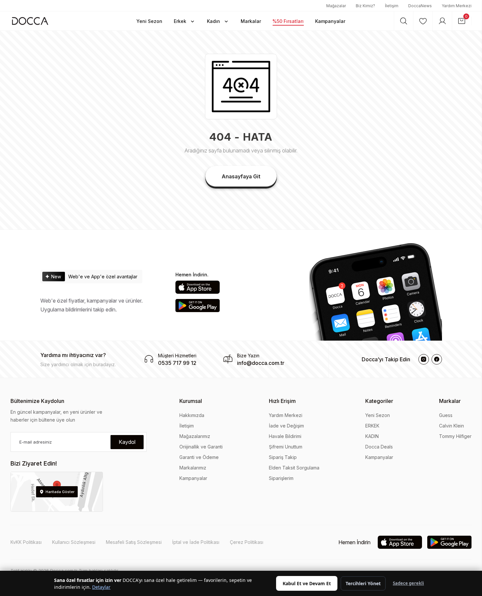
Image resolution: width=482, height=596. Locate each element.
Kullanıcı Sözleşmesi (73, 542)
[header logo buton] (30, 21)
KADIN (372, 436)
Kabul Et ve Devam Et (307, 583)
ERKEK (372, 425)
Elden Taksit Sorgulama (294, 467)
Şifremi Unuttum (285, 446)
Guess (445, 415)
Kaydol (127, 442)
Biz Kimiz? (365, 5)
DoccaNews (420, 5)
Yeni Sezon (377, 415)
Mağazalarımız (194, 436)
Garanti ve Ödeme (199, 457)
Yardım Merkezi (457, 5)
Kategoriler (379, 401)
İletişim (391, 5)
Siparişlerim (281, 478)
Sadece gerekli (408, 583)
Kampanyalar (193, 478)
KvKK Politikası (26, 542)
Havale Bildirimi (285, 436)
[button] (149, 20)
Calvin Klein (451, 425)
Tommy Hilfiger (455, 436)
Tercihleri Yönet (363, 583)
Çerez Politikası (246, 542)
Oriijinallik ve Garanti (201, 446)
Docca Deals (379, 446)
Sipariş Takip (283, 457)
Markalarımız (192, 467)
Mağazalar (336, 5)
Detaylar (101, 587)
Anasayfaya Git (241, 176)
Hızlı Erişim (282, 401)
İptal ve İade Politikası (195, 542)
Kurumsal (190, 401)
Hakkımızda (191, 415)
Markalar (450, 401)
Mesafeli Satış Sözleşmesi (134, 542)
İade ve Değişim (286, 425)
